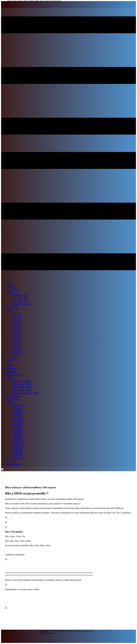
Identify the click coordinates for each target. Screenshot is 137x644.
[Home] (68, 470)
